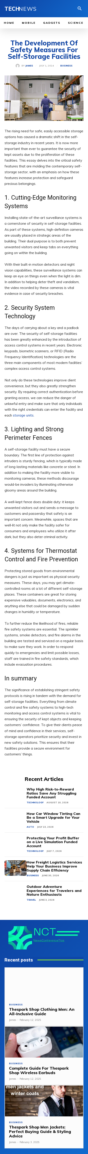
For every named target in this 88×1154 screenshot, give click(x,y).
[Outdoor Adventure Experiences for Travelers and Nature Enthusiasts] (16, 892)
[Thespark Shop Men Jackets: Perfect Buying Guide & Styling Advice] (44, 1101)
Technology (35, 802)
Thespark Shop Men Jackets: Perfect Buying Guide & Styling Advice (40, 1131)
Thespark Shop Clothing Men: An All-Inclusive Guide (41, 1011)
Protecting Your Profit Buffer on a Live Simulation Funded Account (53, 842)
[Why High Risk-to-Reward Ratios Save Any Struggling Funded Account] (16, 795)
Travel (31, 899)
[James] (18, 66)
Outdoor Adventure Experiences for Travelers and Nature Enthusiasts (54, 890)
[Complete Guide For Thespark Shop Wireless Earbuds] (44, 1042)
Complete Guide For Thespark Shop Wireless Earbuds (39, 1070)
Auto (30, 826)
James (29, 66)
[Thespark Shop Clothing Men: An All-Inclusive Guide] (44, 983)
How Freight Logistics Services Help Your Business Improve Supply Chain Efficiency (54, 866)
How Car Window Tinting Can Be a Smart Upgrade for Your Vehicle (53, 817)
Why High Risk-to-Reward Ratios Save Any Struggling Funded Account (51, 793)
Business (66, 66)
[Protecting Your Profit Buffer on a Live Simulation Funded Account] (16, 844)
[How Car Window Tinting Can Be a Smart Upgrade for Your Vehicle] (16, 819)
